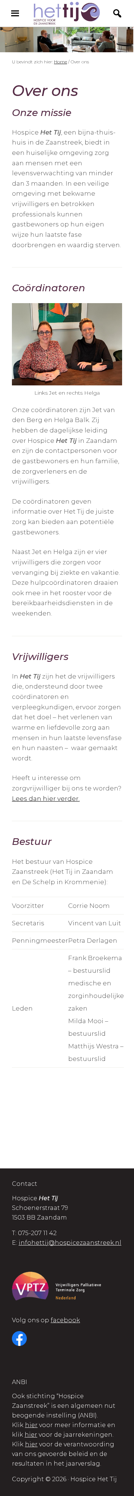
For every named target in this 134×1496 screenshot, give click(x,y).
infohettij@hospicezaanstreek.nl (70, 1242)
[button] (117, 13)
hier (31, 1425)
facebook (65, 1320)
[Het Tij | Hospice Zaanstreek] (67, 13)
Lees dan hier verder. (46, 798)
